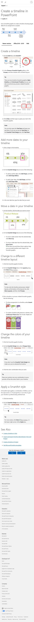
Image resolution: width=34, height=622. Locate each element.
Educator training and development (8, 523)
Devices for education (6, 513)
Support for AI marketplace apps (8, 568)
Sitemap (3, 616)
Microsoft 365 (4, 543)
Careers (3, 586)
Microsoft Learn (5, 566)
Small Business (5, 553)
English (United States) (8, 608)
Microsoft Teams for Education (8, 516)
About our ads (15, 619)
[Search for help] (5, 2)
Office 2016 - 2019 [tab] (19, 43)
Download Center (5, 488)
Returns (3, 493)
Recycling (9, 619)
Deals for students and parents (8, 526)
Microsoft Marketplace (6, 573)
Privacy (15, 616)
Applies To (4, 18)
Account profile (5, 486)
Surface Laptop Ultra (6, 466)
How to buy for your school (7, 521)
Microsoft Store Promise (6, 501)
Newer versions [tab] (7, 43)
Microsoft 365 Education (6, 518)
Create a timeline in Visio (10, 433)
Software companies (6, 576)
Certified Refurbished (6, 498)
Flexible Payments (5, 503)
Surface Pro (4, 461)
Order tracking (4, 496)
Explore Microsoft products (7, 476)
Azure (3, 561)
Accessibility (4, 601)
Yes (12, 453)
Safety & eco (4, 619)
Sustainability (4, 603)
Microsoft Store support (6, 491)
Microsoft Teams (5, 548)
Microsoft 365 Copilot (6, 551)
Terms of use (20, 616)
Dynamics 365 (4, 541)
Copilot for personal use (6, 473)
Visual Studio (4, 578)
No (21, 453)
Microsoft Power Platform (7, 546)
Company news (5, 591)
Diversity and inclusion (6, 598)
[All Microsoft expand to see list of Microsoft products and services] (2, 2)
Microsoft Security (5, 538)
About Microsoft (5, 588)
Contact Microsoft (9, 616)
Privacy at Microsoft (5, 593)
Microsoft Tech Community (7, 571)
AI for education (5, 528)
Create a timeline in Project (10, 442)
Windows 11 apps (5, 478)
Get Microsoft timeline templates (12, 445)
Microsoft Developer (6, 563)
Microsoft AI (4, 536)
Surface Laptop (5, 463)
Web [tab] (27, 43)
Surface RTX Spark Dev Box (7, 468)
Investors (3, 596)
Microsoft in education (6, 511)
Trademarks (26, 616)
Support (3, 5)
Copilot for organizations (6, 471)
